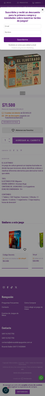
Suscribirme (22, 39)
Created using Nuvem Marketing (22, 48)
